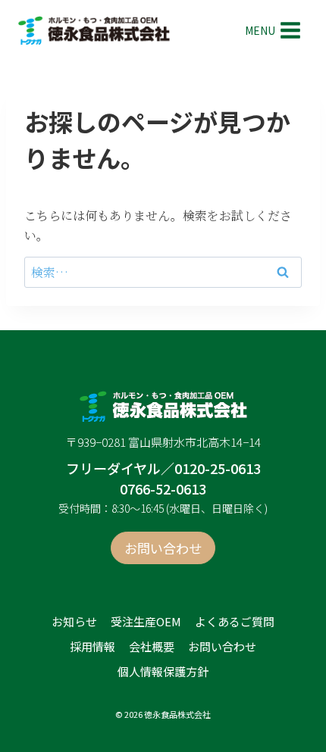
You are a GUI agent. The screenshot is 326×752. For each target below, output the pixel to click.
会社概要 (151, 646)
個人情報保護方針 (163, 671)
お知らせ (74, 621)
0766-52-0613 (163, 488)
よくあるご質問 (234, 621)
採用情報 (92, 646)
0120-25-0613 (217, 468)
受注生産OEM (146, 621)
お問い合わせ (222, 646)
